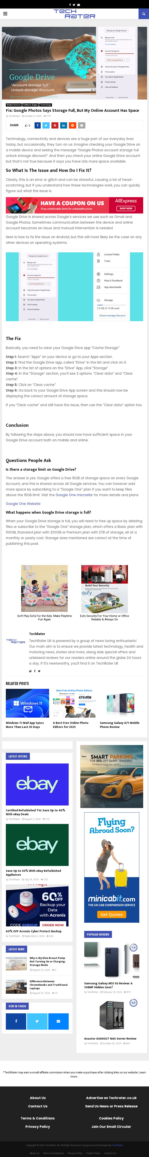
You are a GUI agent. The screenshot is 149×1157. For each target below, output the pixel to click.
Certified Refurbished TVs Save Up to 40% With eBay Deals (35, 812)
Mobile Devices (14, 105)
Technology (45, 105)
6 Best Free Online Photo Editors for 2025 (70, 725)
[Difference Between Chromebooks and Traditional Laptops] (16, 987)
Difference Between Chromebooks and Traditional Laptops (49, 985)
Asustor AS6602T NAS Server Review (110, 1038)
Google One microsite (74, 495)
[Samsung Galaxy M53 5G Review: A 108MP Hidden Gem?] (111, 960)
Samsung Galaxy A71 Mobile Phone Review (119, 725)
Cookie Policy (93, 1153)
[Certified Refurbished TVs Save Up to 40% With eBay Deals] (37, 784)
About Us (34, 1153)
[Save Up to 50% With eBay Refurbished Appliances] (37, 845)
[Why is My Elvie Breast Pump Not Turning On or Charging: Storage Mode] (16, 963)
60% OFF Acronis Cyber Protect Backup (34, 931)
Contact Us (110, 1153)
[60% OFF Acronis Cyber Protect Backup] (37, 905)
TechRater (14, 116)
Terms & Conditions (53, 1153)
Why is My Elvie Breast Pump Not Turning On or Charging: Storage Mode (48, 961)
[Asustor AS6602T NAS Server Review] (111, 1015)
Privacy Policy (75, 1153)
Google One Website (23, 503)
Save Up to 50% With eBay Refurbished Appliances (33, 872)
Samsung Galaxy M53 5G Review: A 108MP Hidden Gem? (108, 985)
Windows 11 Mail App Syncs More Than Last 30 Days (25, 725)
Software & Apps (30, 105)
